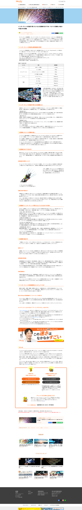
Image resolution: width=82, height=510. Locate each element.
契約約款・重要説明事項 (41, 494)
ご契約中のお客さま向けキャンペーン (43, 493)
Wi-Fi (29, 427)
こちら (27, 364)
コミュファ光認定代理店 (18, 497)
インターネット (46, 427)
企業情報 (16, 492)
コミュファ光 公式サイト (22, 7)
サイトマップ (46, 505)
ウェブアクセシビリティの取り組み (54, 505)
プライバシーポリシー (26, 505)
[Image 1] (59, 500)
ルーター (37, 427)
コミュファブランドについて (19, 493)
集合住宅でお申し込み (31, 382)
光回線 (41, 427)
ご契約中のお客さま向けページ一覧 (43, 492)
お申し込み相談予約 (52, 379)
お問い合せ (29, 493)
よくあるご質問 (30, 492)
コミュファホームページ (36, 317)
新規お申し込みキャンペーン (56, 493)
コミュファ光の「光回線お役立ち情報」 (32, 7)
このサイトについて (33, 505)
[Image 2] (61, 500)
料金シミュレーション (55, 494)
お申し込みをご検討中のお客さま (56, 492)
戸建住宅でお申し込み (31, 379)
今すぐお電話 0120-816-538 (52, 382)
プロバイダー (33, 427)
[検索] (64, 1)
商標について (40, 505)
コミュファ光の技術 (18, 494)
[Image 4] (63, 500)
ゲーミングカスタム (23, 310)
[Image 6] (65, 500)
